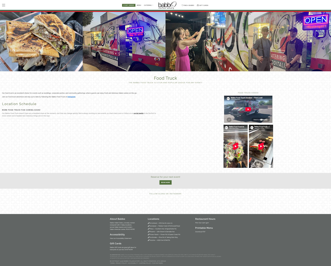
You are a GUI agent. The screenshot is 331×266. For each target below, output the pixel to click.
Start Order (128, 5)
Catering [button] (148, 5)
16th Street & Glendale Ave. (166, 231)
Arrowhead (153, 223)
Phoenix (152, 231)
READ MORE (130, 229)
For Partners (157, 263)
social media (138, 113)
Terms (112, 263)
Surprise (152, 240)
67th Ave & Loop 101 (165, 223)
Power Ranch (154, 234)
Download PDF (200, 232)
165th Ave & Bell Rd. (163, 240)
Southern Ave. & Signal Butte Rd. (166, 229)
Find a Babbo (188, 5)
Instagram (71, 97)
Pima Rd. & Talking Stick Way (168, 237)
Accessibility (133, 263)
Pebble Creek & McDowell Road (169, 226)
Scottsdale (153, 237)
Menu (139, 5)
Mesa (151, 229)
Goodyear (152, 226)
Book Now (165, 182)
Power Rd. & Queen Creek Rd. (170, 234)
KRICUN (163, 261)
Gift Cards (203, 5)
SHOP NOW (128, 249)
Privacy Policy (121, 263)
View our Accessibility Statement (121, 238)
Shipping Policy (145, 263)
